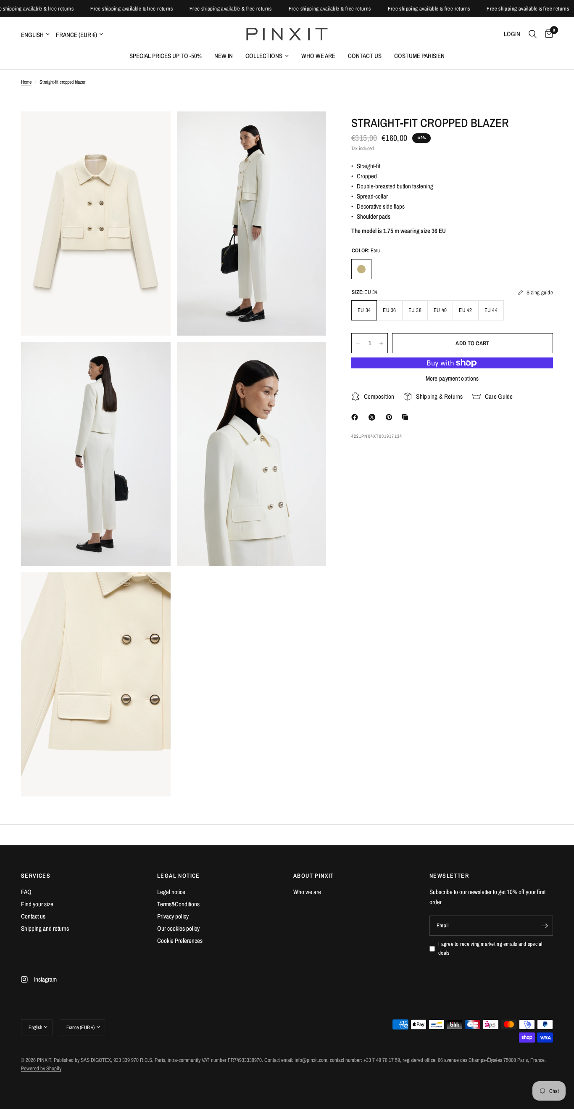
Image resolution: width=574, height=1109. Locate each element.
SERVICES (35, 876)
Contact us (365, 55)
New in (223, 55)
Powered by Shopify (41, 1068)
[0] (547, 34)
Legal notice (171, 891)
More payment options (452, 378)
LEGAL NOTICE (178, 876)
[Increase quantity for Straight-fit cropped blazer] (381, 343)
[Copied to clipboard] (407, 417)
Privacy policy (173, 916)
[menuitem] (165, 56)
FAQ (26, 891)
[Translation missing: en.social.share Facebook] (356, 417)
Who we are (318, 55)
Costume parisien (419, 55)
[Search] (532, 34)
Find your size (37, 904)
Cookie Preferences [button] (180, 940)
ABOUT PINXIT (313, 876)
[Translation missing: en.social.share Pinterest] (391, 417)
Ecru (361, 269)
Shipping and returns (45, 928)
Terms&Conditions (178, 904)
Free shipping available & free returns (41, 8)
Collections (263, 55)
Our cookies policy (178, 928)
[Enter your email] (544, 926)
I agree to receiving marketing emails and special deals (490, 948)
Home (26, 82)
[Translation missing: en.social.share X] (374, 417)
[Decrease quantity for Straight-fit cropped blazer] (358, 343)
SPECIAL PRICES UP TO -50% (165, 55)
